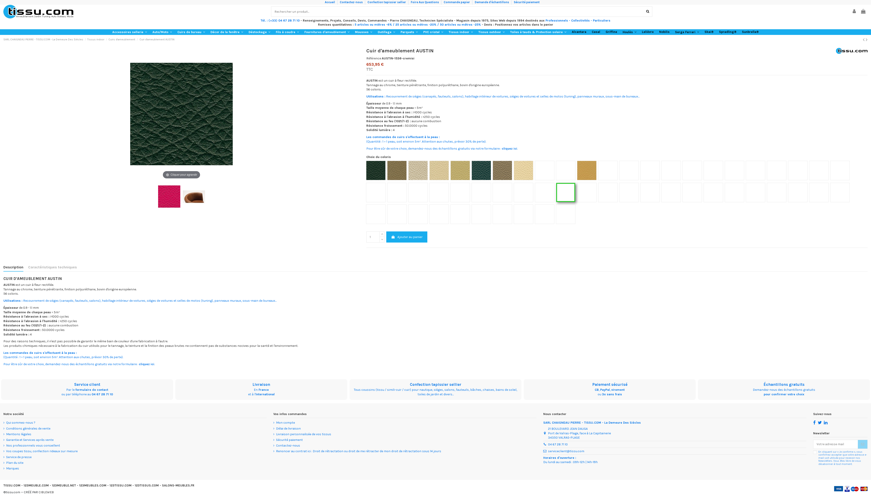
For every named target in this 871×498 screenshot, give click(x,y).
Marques (12, 468)
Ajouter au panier (410, 237)
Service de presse (19, 457)
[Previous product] (864, 39)
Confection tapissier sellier (387, 2)
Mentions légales (18, 434)
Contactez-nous (351, 2)
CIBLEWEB (46, 492)
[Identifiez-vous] (854, 11)
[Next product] (867, 39)
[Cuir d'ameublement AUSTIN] (194, 196)
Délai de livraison (288, 428)
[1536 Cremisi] (169, 196)
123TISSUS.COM (147, 485)
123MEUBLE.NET (64, 485)
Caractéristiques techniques (52, 267)
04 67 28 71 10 (102, 394)
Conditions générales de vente (28, 428)
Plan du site (14, 463)
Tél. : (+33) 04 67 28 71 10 (280, 20)
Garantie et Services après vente (30, 440)
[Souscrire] (862, 444)
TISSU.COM (11, 485)
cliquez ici (509, 149)
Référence (373, 58)
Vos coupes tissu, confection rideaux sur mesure (42, 451)
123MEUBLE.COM (36, 485)
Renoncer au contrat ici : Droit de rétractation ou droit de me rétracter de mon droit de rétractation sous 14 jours (358, 451)
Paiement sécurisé (609, 384)
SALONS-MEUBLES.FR (178, 485)
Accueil (330, 2)
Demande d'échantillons (492, 2)
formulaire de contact (91, 390)
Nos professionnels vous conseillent (33, 445)
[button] (130, 32)
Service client (87, 384)
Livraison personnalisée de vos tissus (303, 434)
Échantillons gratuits (784, 384)
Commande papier (457, 2)
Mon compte (285, 423)
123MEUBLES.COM (92, 485)
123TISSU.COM (121, 485)
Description (13, 267)
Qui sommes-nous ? (20, 423)
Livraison (261, 384)
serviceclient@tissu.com (566, 451)
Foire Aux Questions (425, 2)
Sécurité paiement (527, 2)
